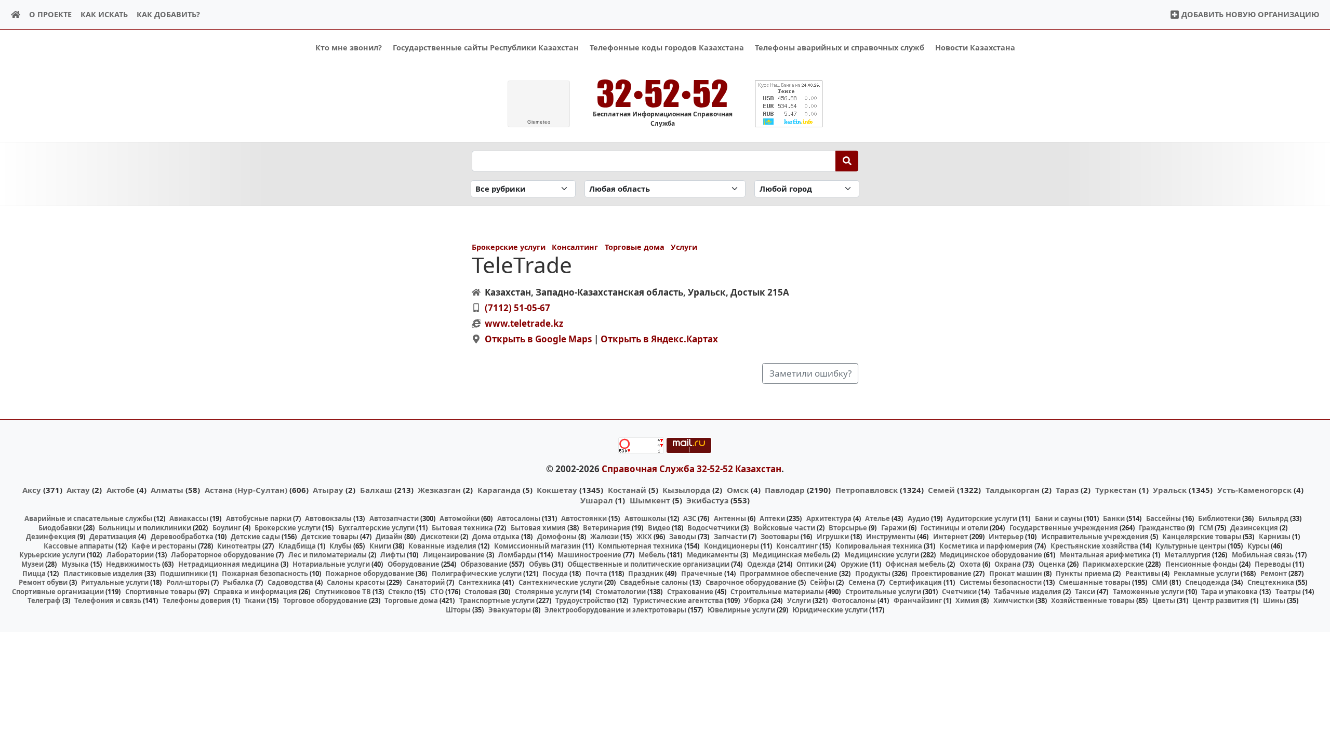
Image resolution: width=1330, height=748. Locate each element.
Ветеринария (606, 527)
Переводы (1273, 564)
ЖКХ (644, 536)
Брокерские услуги (509, 247)
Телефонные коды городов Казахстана (667, 47)
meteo (538, 122)
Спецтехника (1270, 582)
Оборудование (414, 564)
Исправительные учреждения (1095, 536)
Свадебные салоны (654, 582)
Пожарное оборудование (369, 573)
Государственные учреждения (1063, 527)
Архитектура (829, 518)
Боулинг (226, 527)
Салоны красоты (356, 582)
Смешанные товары (1094, 582)
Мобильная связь (1263, 554)
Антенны (730, 518)
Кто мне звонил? (348, 47)
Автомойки (460, 518)
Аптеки (772, 518)
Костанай (627, 490)
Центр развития (1220, 600)
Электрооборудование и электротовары (615, 610)
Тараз (1067, 490)
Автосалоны (518, 518)
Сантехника (479, 582)
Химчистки (1013, 600)
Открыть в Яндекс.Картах (659, 339)
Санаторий (425, 582)
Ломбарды (517, 554)
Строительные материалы (777, 591)
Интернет (950, 536)
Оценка (1052, 564)
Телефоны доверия (197, 600)
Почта (596, 573)
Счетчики (959, 591)
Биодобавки (60, 527)
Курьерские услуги (52, 554)
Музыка (75, 564)
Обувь (539, 564)
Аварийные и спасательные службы (88, 518)
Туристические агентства (678, 600)
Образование (484, 564)
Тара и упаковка (1229, 591)
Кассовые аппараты (79, 546)
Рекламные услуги (1206, 573)
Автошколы (645, 518)
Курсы (1258, 546)
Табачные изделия (1027, 591)
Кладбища (297, 546)
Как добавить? (168, 14)
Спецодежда (1207, 582)
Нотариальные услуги (331, 564)
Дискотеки (439, 536)
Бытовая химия (538, 527)
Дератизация (113, 536)
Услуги (684, 247)
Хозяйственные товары (1093, 600)
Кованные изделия (442, 546)
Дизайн (389, 536)
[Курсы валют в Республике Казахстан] (788, 104)
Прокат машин (1015, 573)
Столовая (480, 591)
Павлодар (785, 490)
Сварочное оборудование (751, 582)
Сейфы (822, 582)
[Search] (847, 161)
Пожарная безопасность (265, 573)
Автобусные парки (258, 518)
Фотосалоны (854, 600)
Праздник (645, 573)
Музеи (32, 564)
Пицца (34, 573)
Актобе (121, 490)
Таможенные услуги (1148, 591)
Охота (970, 564)
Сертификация (915, 582)
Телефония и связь (107, 600)
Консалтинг (575, 247)
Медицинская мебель (791, 554)
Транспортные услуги (497, 600)
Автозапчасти (394, 518)
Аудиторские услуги (982, 518)
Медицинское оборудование (991, 554)
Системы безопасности (1001, 582)
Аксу (31, 490)
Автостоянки (584, 518)
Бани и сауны (1058, 518)
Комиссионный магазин (537, 546)
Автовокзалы (328, 518)
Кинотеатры (239, 546)
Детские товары (329, 536)
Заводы (682, 536)
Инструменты (890, 536)
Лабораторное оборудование (222, 554)
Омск (738, 490)
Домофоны (557, 536)
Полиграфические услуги (477, 573)
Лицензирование (454, 554)
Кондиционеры (731, 546)
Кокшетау (557, 490)
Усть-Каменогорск (1254, 490)
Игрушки (833, 536)
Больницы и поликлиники (145, 527)
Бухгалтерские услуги (376, 527)
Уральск (1170, 490)
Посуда (555, 573)
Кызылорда (686, 490)
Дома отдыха (496, 536)
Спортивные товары (160, 591)
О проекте (50, 14)
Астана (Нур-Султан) (246, 490)
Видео (659, 527)
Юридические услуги (830, 610)
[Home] (16, 15)
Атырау (328, 490)
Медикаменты (713, 554)
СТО (437, 591)
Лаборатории (130, 554)
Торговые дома (634, 247)
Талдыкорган (1013, 490)
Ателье (877, 518)
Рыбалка (238, 582)
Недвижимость (133, 564)
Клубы (340, 546)
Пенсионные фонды (1201, 564)
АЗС (689, 518)
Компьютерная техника (640, 546)
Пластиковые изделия (103, 573)
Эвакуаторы (509, 610)
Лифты (392, 554)
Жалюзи (604, 536)
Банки (1114, 518)
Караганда (499, 490)
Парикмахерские (1113, 564)
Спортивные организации (58, 591)
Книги (380, 546)
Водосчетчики (713, 527)
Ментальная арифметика (1105, 554)
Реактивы (1142, 573)
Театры (1288, 591)
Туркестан (1116, 490)
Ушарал (596, 500)
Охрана (1007, 564)
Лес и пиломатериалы (327, 554)
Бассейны (1163, 518)
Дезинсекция (1254, 527)
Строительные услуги (883, 591)
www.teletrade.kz (524, 323)
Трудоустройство (585, 600)
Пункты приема (1083, 573)
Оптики (809, 564)
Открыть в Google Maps (538, 339)
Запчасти (730, 536)
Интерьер (1006, 536)
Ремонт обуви (43, 582)
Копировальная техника (878, 546)
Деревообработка (182, 536)
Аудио (918, 518)
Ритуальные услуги (115, 582)
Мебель (652, 554)
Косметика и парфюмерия (986, 546)
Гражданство (1162, 527)
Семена (861, 582)
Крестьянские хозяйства (1094, 546)
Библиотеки (1219, 518)
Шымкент (650, 500)
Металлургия (1187, 554)
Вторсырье (848, 527)
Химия (967, 600)
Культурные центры (1190, 546)
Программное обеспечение (788, 573)
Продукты (872, 573)
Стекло (400, 591)
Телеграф (44, 600)
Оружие (854, 564)
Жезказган (439, 490)
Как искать (104, 14)
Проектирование (941, 573)
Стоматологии (620, 591)
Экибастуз (707, 500)
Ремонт (1273, 573)
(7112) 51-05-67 (517, 308)
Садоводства (290, 582)
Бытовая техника (462, 527)
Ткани (254, 600)
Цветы (1163, 600)
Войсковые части (784, 527)
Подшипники (184, 573)
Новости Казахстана (975, 47)
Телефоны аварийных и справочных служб (839, 47)
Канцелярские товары (1201, 536)
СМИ (1160, 582)
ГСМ (1206, 527)
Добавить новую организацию (1249, 14)
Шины (1274, 600)
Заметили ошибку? (810, 373)
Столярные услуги (546, 591)
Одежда (761, 564)
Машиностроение (589, 554)
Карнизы (1275, 536)
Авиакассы (188, 518)
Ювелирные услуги (741, 610)
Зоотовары (780, 536)
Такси (1085, 591)
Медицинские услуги (881, 554)
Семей (941, 490)
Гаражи (894, 527)
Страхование (690, 591)
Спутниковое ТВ (343, 591)
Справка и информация (255, 591)
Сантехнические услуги (560, 582)
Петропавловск (866, 490)
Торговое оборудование (325, 600)
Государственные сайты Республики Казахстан (486, 47)
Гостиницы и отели (954, 527)
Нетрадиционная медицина (228, 564)
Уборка (756, 600)
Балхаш (376, 490)
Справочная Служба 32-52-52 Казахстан (691, 469)
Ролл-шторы (187, 582)
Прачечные (702, 573)
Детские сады (255, 536)
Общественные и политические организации (648, 564)
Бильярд (1273, 518)
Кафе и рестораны (163, 546)
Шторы (458, 610)
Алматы (167, 490)
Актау (78, 490)
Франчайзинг (918, 600)
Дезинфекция (51, 536)
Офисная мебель (915, 564)
